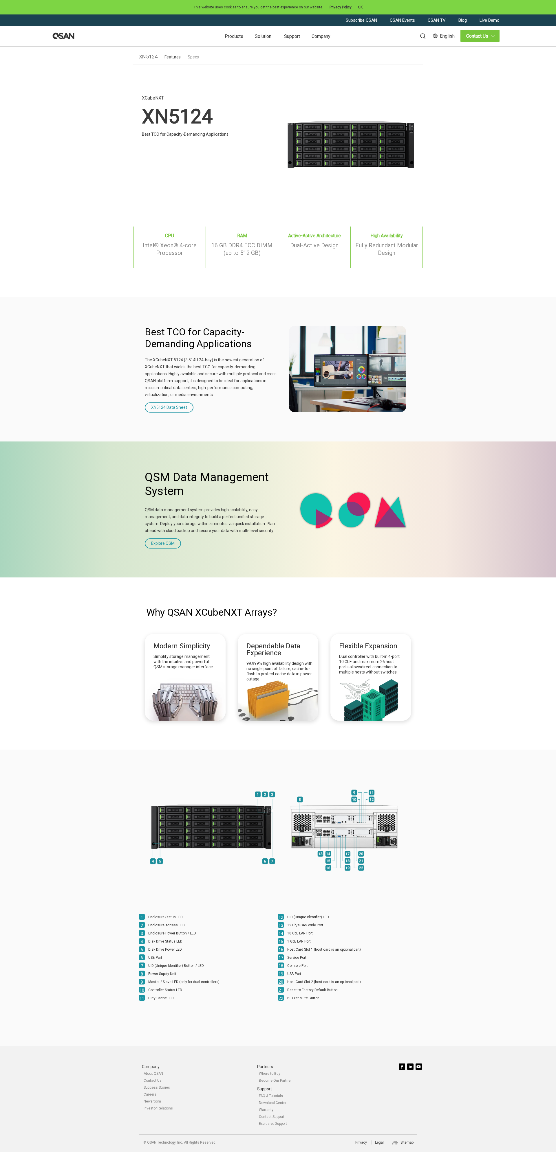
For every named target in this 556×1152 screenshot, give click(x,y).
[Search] (420, 35)
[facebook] (402, 1067)
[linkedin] (410, 1067)
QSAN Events (403, 20)
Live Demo (490, 20)
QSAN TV (437, 20)
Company (321, 36)
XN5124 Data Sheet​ (169, 407)
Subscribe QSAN (362, 20)
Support (292, 36)
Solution (263, 36)
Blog (463, 20)
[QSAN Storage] (63, 36)
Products (234, 36)
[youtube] (419, 1067)
